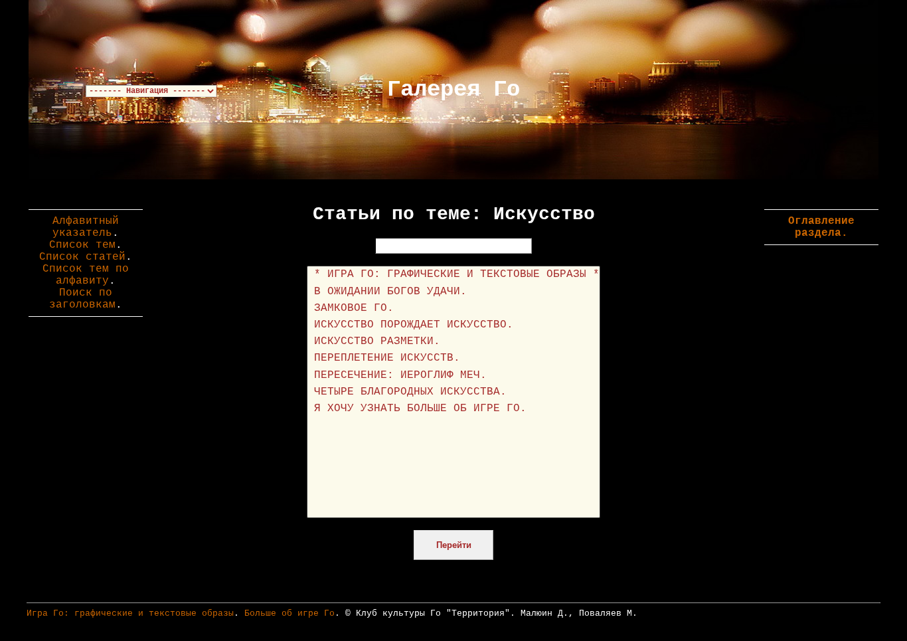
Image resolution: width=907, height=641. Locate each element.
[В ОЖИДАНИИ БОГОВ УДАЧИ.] (453, 292)
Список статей (82, 257)
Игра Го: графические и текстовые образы (130, 613)
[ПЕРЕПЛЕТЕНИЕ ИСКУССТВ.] (453, 358)
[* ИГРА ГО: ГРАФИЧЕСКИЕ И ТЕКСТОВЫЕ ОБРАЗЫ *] (453, 274)
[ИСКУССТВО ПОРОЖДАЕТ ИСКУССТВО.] (453, 325)
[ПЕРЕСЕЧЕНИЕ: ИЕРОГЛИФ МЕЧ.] (453, 375)
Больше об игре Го (289, 613)
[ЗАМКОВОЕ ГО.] (453, 308)
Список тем (82, 245)
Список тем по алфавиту (85, 275)
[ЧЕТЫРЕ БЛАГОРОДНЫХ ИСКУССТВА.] (453, 392)
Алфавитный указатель (85, 227)
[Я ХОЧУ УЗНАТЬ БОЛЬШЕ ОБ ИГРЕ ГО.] (453, 409)
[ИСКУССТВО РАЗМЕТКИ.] (453, 341)
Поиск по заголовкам (82, 299)
